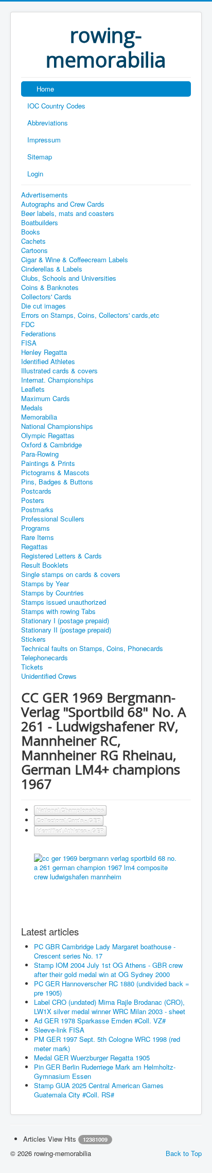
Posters (32, 500)
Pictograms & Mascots (55, 472)
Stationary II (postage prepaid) (66, 630)
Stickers (33, 639)
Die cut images (43, 306)
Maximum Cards (45, 398)
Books (30, 232)
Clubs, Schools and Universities (68, 278)
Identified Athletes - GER (70, 831)
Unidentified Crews (49, 676)
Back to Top (184, 1153)
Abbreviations (47, 123)
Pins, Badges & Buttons (57, 481)
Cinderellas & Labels (51, 269)
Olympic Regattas (48, 435)
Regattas (34, 546)
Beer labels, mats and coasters (67, 213)
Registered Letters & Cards (61, 556)
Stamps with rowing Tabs (58, 611)
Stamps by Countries (52, 593)
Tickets (32, 667)
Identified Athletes (48, 361)
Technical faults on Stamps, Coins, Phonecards (92, 648)
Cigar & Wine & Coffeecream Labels (74, 259)
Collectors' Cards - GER (69, 820)
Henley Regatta (44, 352)
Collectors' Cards (46, 296)
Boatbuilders (39, 222)
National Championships (57, 426)
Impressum (44, 140)
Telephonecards (44, 657)
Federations (38, 333)
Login (35, 173)
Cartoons (34, 250)
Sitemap (39, 156)
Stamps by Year (45, 583)
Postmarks (37, 509)
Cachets (33, 241)
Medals (32, 407)
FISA (29, 343)
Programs (35, 528)
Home (45, 89)
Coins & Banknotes (50, 287)
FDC (27, 324)
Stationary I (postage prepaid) (65, 620)
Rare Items (37, 537)
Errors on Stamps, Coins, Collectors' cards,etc (90, 315)
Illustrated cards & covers (59, 370)
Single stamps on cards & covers (70, 574)
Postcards (36, 491)
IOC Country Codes (56, 106)
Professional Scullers (52, 519)
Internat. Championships (57, 380)
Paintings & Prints (48, 463)
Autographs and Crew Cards (62, 204)
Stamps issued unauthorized (63, 602)
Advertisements (44, 195)
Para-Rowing (40, 454)
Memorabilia (39, 417)
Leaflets (33, 389)
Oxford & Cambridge (51, 444)
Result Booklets (44, 565)
